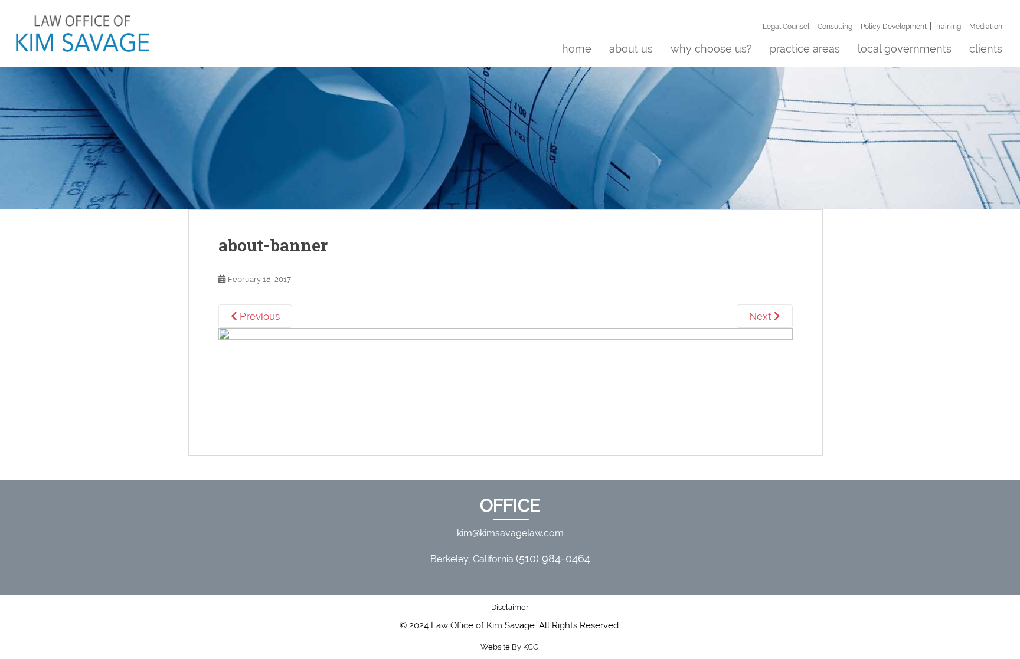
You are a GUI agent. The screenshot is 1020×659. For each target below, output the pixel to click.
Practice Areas (805, 48)
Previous (258, 316)
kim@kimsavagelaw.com (510, 533)
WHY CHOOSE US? (711, 48)
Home (576, 48)
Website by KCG (510, 646)
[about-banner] (505, 377)
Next (761, 316)
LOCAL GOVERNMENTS (905, 48)
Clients (985, 48)
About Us (631, 48)
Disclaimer (510, 607)
